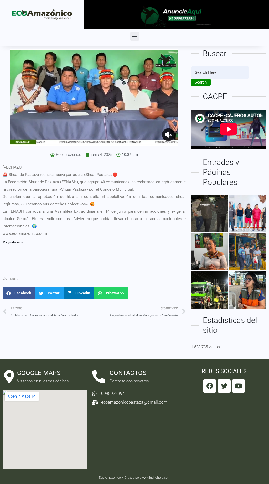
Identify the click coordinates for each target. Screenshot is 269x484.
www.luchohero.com (156, 478)
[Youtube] (238, 386)
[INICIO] (209, 289)
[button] (134, 36)
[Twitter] (224, 386)
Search (201, 82)
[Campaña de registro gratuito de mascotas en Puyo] (247, 289)
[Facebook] (209, 386)
